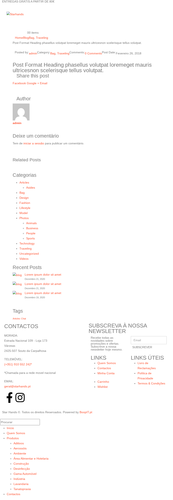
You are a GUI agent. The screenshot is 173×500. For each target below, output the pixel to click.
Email (43, 83)
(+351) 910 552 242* (18, 364)
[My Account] (25, 14)
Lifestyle (24, 208)
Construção (21, 463)
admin (33, 53)
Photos (24, 218)
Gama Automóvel (25, 473)
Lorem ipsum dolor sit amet (43, 274)
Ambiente (20, 453)
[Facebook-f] (9, 397)
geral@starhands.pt (17, 386)
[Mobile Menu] (4, 14)
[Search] (44, 422)
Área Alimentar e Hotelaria (31, 458)
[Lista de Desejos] (25, 23)
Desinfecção (22, 468)
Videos (23, 258)
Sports (30, 238)
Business (32, 228)
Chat (23, 318)
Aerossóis (20, 448)
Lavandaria (21, 484)
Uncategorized (29, 253)
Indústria (19, 479)
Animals (31, 223)
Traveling (63, 53)
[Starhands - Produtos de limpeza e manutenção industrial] (15, 14)
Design (24, 197)
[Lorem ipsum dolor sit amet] (17, 274)
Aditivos (19, 443)
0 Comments (93, 53)
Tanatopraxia (22, 489)
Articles (24, 182)
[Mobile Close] (2, 416)
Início (10, 428)
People (30, 233)
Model (23, 213)
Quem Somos (16, 433)
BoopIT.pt (86, 412)
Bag (52, 53)
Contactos (13, 494)
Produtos (13, 438)
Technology (27, 243)
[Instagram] (20, 397)
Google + (33, 83)
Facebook (19, 83)
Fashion (24, 202)
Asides (30, 187)
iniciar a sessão (33, 143)
